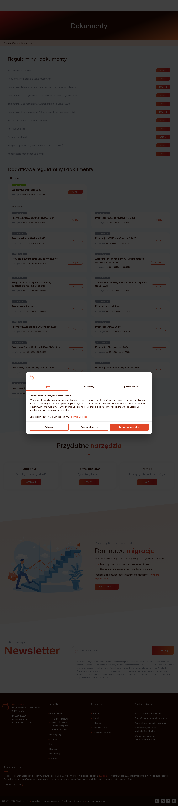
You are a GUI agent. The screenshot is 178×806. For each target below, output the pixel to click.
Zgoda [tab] (47, 386)
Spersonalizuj (87, 427)
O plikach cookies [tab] (130, 386)
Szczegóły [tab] (89, 386)
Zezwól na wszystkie (129, 427)
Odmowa (49, 427)
